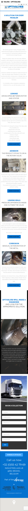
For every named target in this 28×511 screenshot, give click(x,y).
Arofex (17, 493)
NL (19, 4)
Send (5, 444)
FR (24, 4)
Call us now (14, 460)
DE (26, 4)
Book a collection (14, 144)
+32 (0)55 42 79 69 (14, 464)
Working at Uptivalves (14, 454)
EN (21, 4)
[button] (14, 502)
